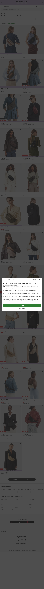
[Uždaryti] (39, 279)
